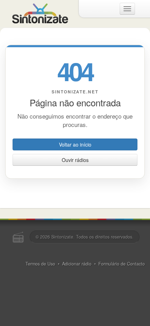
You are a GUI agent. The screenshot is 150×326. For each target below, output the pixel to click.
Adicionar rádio (76, 264)
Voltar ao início (75, 144)
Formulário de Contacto (121, 264)
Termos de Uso (40, 264)
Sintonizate (62, 237)
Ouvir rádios (75, 159)
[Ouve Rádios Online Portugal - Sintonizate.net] (40, 12)
